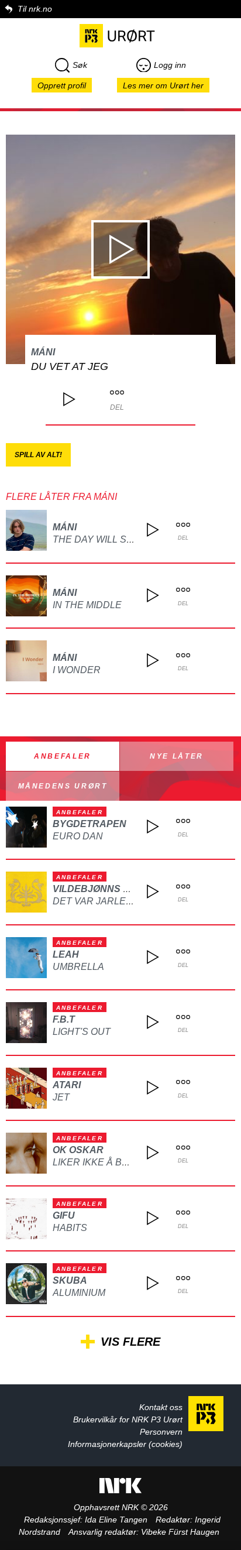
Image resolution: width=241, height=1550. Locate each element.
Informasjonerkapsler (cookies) (125, 1444)
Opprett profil (61, 85)
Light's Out (82, 1032)
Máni (43, 352)
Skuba (70, 1280)
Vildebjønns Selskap (110, 889)
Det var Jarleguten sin (115, 901)
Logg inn (170, 65)
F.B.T (64, 1019)
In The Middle (87, 605)
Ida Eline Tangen (116, 1519)
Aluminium (79, 1293)
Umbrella (78, 967)
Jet (61, 1097)
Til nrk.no (35, 8)
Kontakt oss (161, 1407)
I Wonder (77, 670)
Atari (67, 1085)
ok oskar (78, 1150)
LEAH (66, 954)
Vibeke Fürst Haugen (180, 1532)
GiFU (64, 1215)
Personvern (161, 1431)
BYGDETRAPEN (89, 824)
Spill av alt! (38, 455)
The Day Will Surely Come (120, 539)
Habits (70, 1228)
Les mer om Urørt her (163, 85)
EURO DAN (78, 836)
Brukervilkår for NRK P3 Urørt (128, 1419)
